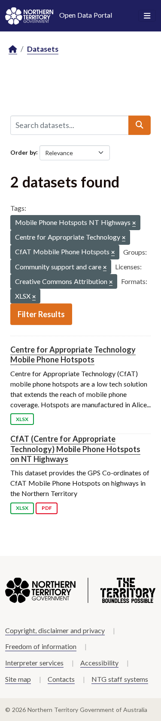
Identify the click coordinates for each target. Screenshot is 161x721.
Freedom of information (40, 646)
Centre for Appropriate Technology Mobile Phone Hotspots (73, 354)
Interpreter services (34, 663)
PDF (47, 508)
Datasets (42, 48)
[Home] (13, 49)
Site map (18, 679)
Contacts (61, 679)
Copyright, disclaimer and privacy (55, 630)
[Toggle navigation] (147, 16)
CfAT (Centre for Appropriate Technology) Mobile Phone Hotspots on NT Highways (75, 449)
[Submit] (139, 124)
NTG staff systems (119, 679)
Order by (23, 152)
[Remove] (134, 223)
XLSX (22, 419)
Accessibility (99, 663)
